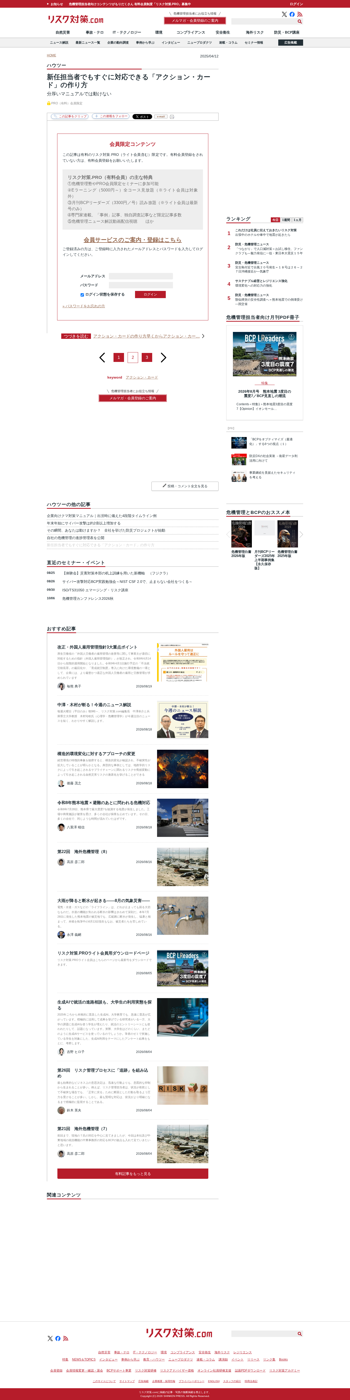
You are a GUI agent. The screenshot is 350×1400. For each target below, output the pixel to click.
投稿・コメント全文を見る (188, 486)
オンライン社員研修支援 (214, 1370)
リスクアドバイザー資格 (177, 1370)
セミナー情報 (254, 42)
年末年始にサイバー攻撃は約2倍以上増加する (84, 523)
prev (102, 355)
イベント (237, 1359)
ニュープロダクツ (199, 42)
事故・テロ (95, 32)
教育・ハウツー (154, 1359)
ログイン (296, 4)
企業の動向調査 (118, 42)
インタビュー (171, 42)
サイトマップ (127, 1381)
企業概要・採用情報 (163, 1381)
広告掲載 (290, 42)
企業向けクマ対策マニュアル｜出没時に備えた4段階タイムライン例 (102, 516)
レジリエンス (242, 1352)
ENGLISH (214, 1381)
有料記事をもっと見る (133, 1174)
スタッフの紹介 (232, 1381)
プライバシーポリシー (191, 1381)
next (163, 355)
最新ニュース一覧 (88, 42)
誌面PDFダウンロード (250, 1370)
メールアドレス (92, 276)
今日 (275, 220)
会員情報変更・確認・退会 (84, 1370)
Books (283, 1359)
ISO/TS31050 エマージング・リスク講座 (95, 590)
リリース (253, 1359)
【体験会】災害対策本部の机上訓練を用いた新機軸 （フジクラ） (116, 573)
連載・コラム (228, 42)
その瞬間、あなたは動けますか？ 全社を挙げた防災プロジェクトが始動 (106, 530)
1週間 (286, 220)
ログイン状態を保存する (105, 294)
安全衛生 (223, 32)
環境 (158, 32)
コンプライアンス (191, 32)
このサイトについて (104, 1381)
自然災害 (63, 32)
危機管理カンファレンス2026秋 (88, 598)
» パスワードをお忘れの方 (84, 306)
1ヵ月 (298, 220)
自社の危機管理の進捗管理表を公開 (75, 538)
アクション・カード (142, 377)
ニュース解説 (59, 42)
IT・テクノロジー (127, 32)
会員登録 (56, 1370)
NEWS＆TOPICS (84, 1359)
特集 (65, 1359)
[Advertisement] (133, 1254)
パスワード (92, 285)
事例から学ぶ (145, 42)
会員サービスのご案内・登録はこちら (133, 240)
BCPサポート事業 (119, 1370)
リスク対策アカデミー (284, 1370)
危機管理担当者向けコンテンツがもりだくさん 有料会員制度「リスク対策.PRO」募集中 (130, 4)
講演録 (223, 1359)
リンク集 (269, 1359)
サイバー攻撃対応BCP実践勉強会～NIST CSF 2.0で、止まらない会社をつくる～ (127, 582)
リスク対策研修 (146, 1370)
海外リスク (255, 32)
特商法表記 (251, 1381)
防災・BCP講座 (287, 32)
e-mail (161, 116)
